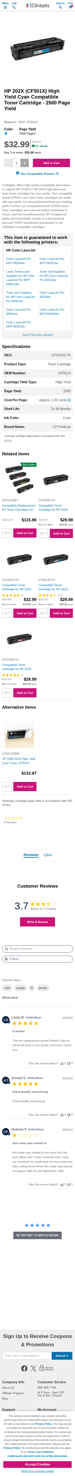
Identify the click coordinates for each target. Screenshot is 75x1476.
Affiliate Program (13, 1393)
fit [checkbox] (32, 988)
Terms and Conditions (41, 1452)
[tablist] (37, 855)
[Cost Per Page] (69, 400)
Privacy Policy (43, 1424)
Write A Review (37, 922)
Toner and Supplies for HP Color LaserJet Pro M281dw (20, 297)
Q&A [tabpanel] (48, 855)
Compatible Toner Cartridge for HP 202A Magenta (16, 667)
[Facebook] (24, 1370)
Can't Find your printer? (38, 334)
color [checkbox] (7, 988)
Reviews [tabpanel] (31, 855)
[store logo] (37, 5)
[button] (62, 1063)
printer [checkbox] (43, 988)
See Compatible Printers (38, 173)
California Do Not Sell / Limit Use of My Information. (38, 1456)
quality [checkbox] (20, 988)
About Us (8, 1387)
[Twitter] (33, 1370)
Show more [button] (10, 997)
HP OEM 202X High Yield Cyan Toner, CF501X (18, 761)
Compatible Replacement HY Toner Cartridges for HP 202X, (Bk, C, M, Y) (18, 508)
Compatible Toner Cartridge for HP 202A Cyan (53, 587)
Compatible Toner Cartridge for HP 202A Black (53, 508)
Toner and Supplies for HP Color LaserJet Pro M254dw (54, 276)
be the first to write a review (37, 1235)
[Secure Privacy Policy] (47, 1370)
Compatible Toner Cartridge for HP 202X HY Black (19, 587)
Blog (5, 1398)
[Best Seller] (19, 496)
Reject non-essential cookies (37, 1471)
